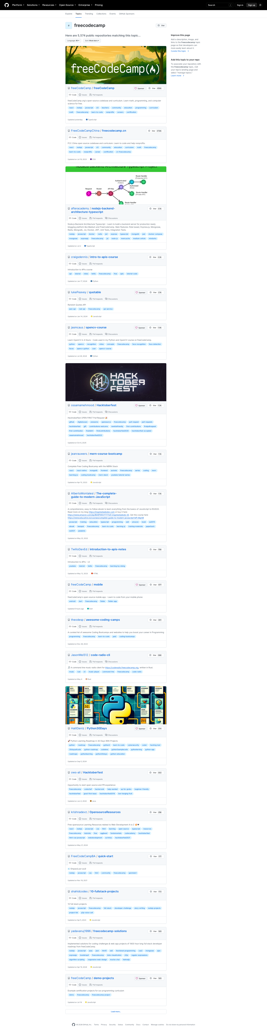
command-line (108, 672)
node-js (115, 238)
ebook (71, 526)
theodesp (77, 619)
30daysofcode (75, 749)
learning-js (73, 475)
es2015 (152, 522)
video (86, 274)
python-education (118, 754)
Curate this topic (178, 51)
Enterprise (84, 5)
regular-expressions (139, 955)
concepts (110, 344)
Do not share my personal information (180, 1025)
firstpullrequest (150, 426)
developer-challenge (123, 908)
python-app (149, 749)
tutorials (87, 833)
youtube (72, 566)
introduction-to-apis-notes (108, 549)
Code (74, 95)
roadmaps (73, 754)
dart (80, 601)
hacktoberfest (74, 426)
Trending (89, 13)
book (144, 522)
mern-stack (103, 475)
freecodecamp (82, 112)
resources (147, 829)
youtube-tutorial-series (120, 475)
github (71, 422)
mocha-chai (115, 960)
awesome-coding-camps (103, 619)
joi (107, 238)
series (137, 470)
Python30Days (97, 728)
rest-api (82, 309)
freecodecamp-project (101, 995)
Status (120, 1025)
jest (143, 234)
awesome (94, 422)
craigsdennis (79, 257)
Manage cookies (157, 1025)
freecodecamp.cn (114, 130)
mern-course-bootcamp (106, 453)
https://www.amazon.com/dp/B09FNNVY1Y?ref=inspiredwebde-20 (98, 515)
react (71, 108)
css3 (140, 951)
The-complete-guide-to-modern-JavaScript (94, 495)
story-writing (139, 908)
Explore (68, 13)
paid (114, 636)
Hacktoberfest (106, 405)
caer (94, 349)
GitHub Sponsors (126, 13)
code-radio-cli (100, 655)
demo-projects (104, 978)
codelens (104, 749)
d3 (97, 108)
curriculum (153, 108)
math (71, 112)
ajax (158, 951)
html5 (104, 951)
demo (71, 995)
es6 (127, 522)
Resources (48, 5)
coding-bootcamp (88, 475)
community (116, 108)
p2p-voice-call (87, 912)
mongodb (135, 234)
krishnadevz (79, 812)
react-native (82, 470)
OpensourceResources (105, 812)
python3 (106, 745)
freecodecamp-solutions (110, 931)
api (70, 274)
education (128, 108)
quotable (95, 292)
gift (85, 426)
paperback (150, 526)
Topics (79, 13)
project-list (73, 912)
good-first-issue (90, 794)
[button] (73, 41)
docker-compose (155, 234)
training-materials (135, 526)
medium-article (139, 238)
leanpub (81, 526)
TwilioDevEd (79, 549)
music (71, 672)
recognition (91, 344)
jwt (106, 234)
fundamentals (116, 833)
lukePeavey (78, 292)
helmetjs (126, 960)
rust (78, 672)
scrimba (108, 838)
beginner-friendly (142, 789)
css (97, 829)
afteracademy (80, 208)
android (72, 601)
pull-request (134, 422)
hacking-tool (155, 745)
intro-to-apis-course (104, 257)
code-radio (136, 672)
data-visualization (114, 955)
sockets (114, 470)
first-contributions (133, 426)
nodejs (79, 108)
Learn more (176, 75)
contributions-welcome (98, 426)
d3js (126, 955)
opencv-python (83, 349)
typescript (124, 234)
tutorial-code (132, 274)
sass (90, 951)
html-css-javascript (77, 838)
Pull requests (97, 95)
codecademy (130, 833)
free (115, 274)
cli (84, 672)
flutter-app (112, 601)
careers (120, 112)
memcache (125, 238)
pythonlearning (86, 754)
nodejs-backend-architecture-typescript (93, 210)
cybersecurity (133, 745)
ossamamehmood (82, 405)
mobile (98, 584)
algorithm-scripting (76, 960)
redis (100, 234)
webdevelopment (95, 838)
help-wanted (112, 789)
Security (112, 1025)
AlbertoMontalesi (82, 493)
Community (129, 1025)
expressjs (84, 238)
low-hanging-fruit (125, 794)
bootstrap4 (84, 955)
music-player (94, 672)
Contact (146, 1025)
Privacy (104, 1025)
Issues (84, 95)
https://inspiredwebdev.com (102, 512)
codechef (88, 789)
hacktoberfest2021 (122, 838)
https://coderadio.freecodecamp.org (122, 667)
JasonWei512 (79, 655)
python (72, 344)
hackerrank (99, 789)
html (104, 829)
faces (71, 349)
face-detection (155, 344)
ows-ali (76, 772)
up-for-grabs (126, 789)
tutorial (78, 274)
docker (92, 234)
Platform (17, 5)
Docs (138, 1025)
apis (121, 274)
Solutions (32, 5)
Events (113, 13)
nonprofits (110, 112)
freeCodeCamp (81, 88)
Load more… (116, 1012)
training (83, 522)
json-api (72, 309)
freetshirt (89, 431)
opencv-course (96, 327)
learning (112, 829)
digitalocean (82, 422)
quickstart (133, 873)
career (97, 152)
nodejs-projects (154, 908)
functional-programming (125, 951)
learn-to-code (97, 112)
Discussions (113, 218)
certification (131, 112)
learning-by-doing (117, 566)
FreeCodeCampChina (85, 130)
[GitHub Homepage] (73, 1024)
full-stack (107, 908)
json (97, 951)
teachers (105, 108)
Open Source (66, 5)
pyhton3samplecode (120, 749)
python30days (101, 754)
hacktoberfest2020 (121, 431)
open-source (124, 829)
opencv (81, 344)
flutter (102, 601)
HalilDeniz (77, 728)
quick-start (105, 856)
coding (146, 470)
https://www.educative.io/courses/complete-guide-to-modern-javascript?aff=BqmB (106, 518)
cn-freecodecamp (123, 152)
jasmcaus (77, 327)
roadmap (81, 745)
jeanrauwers (79, 453)
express (114, 234)
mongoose (73, 238)
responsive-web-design (97, 960)
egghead (103, 833)
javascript (89, 108)
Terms (96, 1025)
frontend (104, 470)
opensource (106, 422)
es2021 (72, 531)
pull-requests (147, 422)
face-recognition (139, 344)
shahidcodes (79, 891)
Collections (101, 13)
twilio (94, 274)
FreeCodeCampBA (83, 856)
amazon (135, 522)
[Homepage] (6, 5)
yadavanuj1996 (81, 931)
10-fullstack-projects (104, 891)
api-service (108, 309)
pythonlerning (136, 749)
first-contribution (76, 431)
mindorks (152, 238)
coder (144, 745)
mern (154, 470)
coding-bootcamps (127, 636)
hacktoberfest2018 (107, 794)
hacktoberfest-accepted (141, 431)
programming (140, 108)
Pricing (99, 5)
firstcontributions (103, 431)
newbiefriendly (117, 426)
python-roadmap (91, 749)
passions (81, 531)
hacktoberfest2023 (94, 435)
